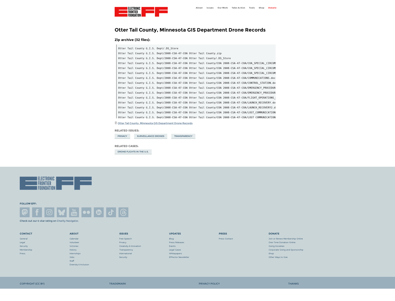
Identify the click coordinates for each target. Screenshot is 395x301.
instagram (49, 212)
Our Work (223, 8)
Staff (72, 261)
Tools (252, 8)
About (199, 8)
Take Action (238, 8)
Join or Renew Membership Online (286, 238)
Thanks (293, 283)
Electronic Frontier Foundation (141, 13)
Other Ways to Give (278, 257)
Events (172, 246)
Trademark (117, 283)
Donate (272, 8)
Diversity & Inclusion (79, 264)
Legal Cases (175, 249)
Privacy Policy (209, 283)
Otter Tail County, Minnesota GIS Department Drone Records (155, 123)
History (73, 249)
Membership (26, 249)
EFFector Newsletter (179, 257)
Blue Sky (62, 212)
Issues (210, 8)
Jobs (72, 257)
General (23, 238)
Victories (74, 246)
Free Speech (125, 238)
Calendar (74, 238)
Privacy (122, 136)
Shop (261, 8)
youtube (74, 212)
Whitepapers (175, 253)
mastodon (25, 212)
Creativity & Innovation (130, 246)
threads (123, 212)
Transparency (183, 136)
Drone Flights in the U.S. (133, 151)
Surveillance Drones (150, 136)
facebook (37, 212)
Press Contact (226, 238)
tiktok (111, 212)
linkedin (99, 212)
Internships (75, 253)
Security (24, 246)
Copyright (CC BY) (32, 283)
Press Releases (176, 242)
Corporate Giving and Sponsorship (286, 249)
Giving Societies (276, 246)
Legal (22, 242)
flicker (86, 212)
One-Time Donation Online (282, 242)
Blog (171, 238)
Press (22, 253)
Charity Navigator (67, 220)
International (125, 253)
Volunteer (74, 242)
